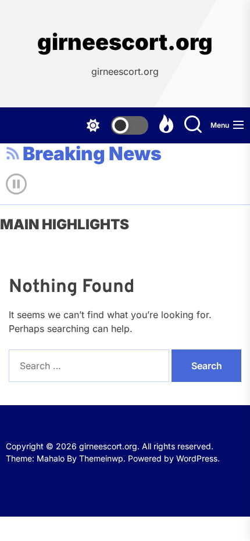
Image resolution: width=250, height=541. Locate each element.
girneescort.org (125, 42)
